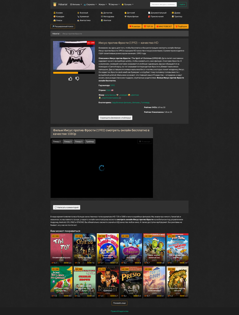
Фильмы (136, 102)
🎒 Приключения (155, 16)
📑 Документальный (156, 13)
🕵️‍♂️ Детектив (106, 13)
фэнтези (135, 95)
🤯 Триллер (177, 16)
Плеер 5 (78, 141)
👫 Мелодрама (107, 16)
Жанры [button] (102, 4)
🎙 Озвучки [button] (113, 4)
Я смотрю (145, 141)
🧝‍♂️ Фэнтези (106, 20)
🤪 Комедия (58, 16)
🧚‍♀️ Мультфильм (131, 16)
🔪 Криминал (83, 16)
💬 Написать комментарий (67, 207)
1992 (112, 85)
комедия (124, 95)
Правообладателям (119, 311)
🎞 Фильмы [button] (75, 4)
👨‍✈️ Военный (82, 13)
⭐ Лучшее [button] (126, 4)
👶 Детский (129, 13)
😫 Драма (176, 13)
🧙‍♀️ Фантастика (83, 20)
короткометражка (110, 98)
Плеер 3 (67, 141)
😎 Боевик (58, 13)
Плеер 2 (56, 141)
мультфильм (110, 95)
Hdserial (62, 4)
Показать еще (119, 303)
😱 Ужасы (57, 20)
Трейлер (90, 141)
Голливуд (145, 102)
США (108, 90)
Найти (182, 4)
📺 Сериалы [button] (89, 4)
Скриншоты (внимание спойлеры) (115, 118)
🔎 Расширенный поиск (62, 26)
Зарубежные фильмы (122, 102)
